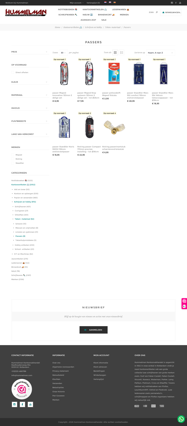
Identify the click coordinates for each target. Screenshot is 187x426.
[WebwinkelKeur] (21, 389)
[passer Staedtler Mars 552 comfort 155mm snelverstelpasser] (139, 73)
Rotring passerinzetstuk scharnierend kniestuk (113, 147)
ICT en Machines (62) (23, 254)
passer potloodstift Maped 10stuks (111, 94)
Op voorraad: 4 (109, 113)
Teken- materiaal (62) (24, 219)
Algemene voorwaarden (63, 367)
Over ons (56, 363)
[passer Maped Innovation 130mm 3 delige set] (64, 73)
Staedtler (20, 163)
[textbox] (147, 12)
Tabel (115, 52)
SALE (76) (15, 271)
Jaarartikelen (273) (19, 259)
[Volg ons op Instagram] (14, 404)
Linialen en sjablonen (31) (26, 232)
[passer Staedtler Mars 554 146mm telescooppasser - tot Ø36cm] (164, 73)
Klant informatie (101, 363)
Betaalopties (58, 387)
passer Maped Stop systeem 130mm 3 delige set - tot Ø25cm (88, 95)
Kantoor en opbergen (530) (26, 193)
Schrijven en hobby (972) (25, 202)
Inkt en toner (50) (21, 189)
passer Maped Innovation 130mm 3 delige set (62, 95)
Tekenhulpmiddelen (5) (25, 240)
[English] (110, 2)
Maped (19, 155)
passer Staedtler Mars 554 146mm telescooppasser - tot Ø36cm (162, 96)
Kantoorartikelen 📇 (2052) (23, 184)
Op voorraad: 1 (60, 59)
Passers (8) (20, 236)
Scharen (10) (20, 224)
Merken (55, 400)
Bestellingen (99, 371)
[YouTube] (30, 404)
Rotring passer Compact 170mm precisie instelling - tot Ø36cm (89, 149)
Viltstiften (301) (21, 215)
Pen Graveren (58, 396)
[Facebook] (22, 404)
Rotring (19, 159)
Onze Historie (58, 391)
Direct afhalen (22, 72)
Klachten (56, 379)
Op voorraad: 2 (85, 113)
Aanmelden (95, 330)
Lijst (121, 52)
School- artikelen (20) (24, 249)
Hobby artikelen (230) (24, 245)
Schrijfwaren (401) (23, 206)
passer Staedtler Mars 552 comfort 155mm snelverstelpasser (137, 95)
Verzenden (57, 383)
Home (57, 27)
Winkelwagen (100, 375)
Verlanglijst (99, 379)
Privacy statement (60, 371)
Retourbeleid (58, 375)
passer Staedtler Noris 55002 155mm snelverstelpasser (63, 149)
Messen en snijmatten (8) (26, 228)
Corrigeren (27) (21, 211)
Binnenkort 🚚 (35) (19, 267)
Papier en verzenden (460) (26, 198)
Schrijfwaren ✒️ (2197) (21, 275)
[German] (115, 2)
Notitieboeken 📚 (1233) (22, 180)
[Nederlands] (105, 2)
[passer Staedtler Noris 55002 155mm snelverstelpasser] (64, 127)
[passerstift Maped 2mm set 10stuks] (114, 73)
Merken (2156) (17, 279)
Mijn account (75, 3)
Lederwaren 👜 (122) (20, 263)
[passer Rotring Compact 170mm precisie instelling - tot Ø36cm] (89, 127)
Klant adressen (100, 367)
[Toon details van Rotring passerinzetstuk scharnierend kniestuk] (114, 127)
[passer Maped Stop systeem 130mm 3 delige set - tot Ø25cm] (89, 73)
